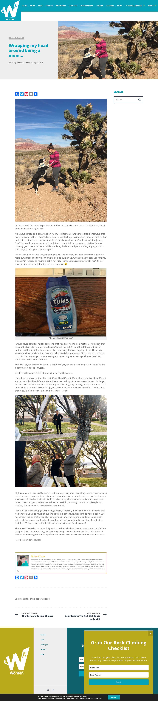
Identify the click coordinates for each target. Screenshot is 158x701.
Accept (113, 697)
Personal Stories (134, 6)
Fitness (49, 6)
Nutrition (61, 6)
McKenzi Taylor (23, 62)
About (151, 6)
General (110, 6)
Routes (100, 6)
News (119, 6)
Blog (24, 6)
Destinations (87, 6)
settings (99, 698)
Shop (32, 6)
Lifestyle (73, 6)
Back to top (154, 661)
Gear (40, 6)
